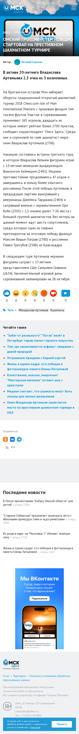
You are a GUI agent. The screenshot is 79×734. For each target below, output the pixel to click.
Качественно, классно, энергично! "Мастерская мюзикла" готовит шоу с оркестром (35, 380)
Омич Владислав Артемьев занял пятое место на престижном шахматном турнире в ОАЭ (40, 407)
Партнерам (19, 676)
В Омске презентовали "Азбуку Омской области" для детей (38, 503)
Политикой (35, 727)
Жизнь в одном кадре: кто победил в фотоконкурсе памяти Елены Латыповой (38, 550)
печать (69, 32)
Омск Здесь (13, 8)
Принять (62, 724)
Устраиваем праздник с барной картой (36, 358)
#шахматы (57, 310)
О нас (6, 676)
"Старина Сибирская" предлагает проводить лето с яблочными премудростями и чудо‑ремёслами (37, 517)
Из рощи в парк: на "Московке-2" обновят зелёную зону (36, 535)
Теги (10, 310)
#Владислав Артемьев (33, 310)
